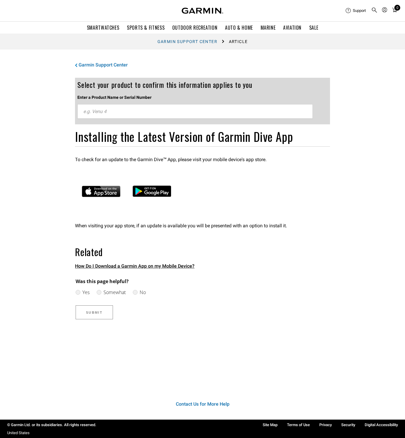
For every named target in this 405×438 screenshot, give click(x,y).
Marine (268, 27)
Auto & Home (239, 27)
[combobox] (195, 111)
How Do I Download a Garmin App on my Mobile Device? (134, 266)
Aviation (292, 27)
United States (18, 433)
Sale (313, 27)
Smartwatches (103, 27)
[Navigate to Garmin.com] (202, 10)
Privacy (325, 425)
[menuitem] (356, 10)
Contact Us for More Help (202, 404)
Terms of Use (298, 425)
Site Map (270, 425)
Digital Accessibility (381, 425)
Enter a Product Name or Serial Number (114, 97)
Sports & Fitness (146, 27)
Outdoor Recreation (195, 27)
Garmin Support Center (187, 41)
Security (348, 425)
